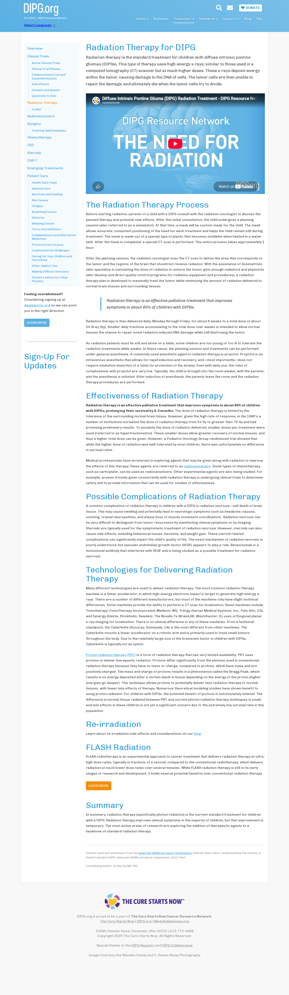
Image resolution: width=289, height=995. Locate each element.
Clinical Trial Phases (46, 69)
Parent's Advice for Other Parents (50, 279)
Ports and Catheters (46, 229)
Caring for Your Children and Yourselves (52, 258)
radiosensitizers (197, 466)
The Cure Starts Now (117, 921)
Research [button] (207, 19)
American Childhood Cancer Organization (165, 853)
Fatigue (37, 206)
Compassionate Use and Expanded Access (49, 76)
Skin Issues (40, 200)
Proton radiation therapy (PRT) (111, 655)
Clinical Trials (38, 56)
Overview (35, 48)
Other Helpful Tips (44, 266)
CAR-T (32, 160)
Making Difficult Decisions (50, 271)
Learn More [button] (98, 786)
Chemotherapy (39, 137)
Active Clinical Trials (46, 63)
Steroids (34, 153)
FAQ (259, 19)
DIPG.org (144, 921)
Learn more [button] (37, 323)
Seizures (38, 217)
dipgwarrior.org (37, 305)
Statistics (161, 19)
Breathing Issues (44, 212)
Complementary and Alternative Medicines (54, 237)
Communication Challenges (51, 250)
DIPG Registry (142, 945)
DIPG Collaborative (177, 945)
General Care (41, 188)
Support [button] (230, 19)
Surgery (34, 124)
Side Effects (40, 84)
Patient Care (37, 176)
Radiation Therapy (42, 103)
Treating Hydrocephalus (49, 130)
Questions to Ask (44, 96)
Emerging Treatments (45, 168)
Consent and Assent (46, 90)
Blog (247, 19)
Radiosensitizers (41, 116)
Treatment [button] (183, 19)
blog (197, 734)
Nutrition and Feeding (47, 194)
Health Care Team (44, 182)
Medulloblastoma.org (171, 921)
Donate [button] (252, 8)
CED (30, 145)
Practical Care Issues (47, 244)
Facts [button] (141, 19)
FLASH (36, 109)
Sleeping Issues (43, 223)
